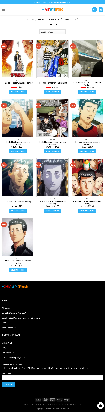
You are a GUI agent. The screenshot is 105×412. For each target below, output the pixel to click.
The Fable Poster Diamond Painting (18, 83)
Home (30, 19)
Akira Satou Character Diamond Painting (18, 262)
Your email (6, 374)
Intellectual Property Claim (14, 357)
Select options (18, 92)
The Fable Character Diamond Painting (18, 143)
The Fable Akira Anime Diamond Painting (87, 143)
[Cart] (101, 9)
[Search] (94, 9)
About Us (6, 308)
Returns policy (8, 352)
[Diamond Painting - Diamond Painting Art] (52, 9)
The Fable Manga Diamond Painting (52, 83)
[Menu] (3, 9)
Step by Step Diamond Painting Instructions (21, 318)
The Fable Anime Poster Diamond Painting (52, 143)
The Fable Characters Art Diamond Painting (87, 83)
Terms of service (9, 327)
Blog (4, 322)
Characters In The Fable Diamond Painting (87, 202)
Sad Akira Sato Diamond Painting (18, 201)
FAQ (4, 347)
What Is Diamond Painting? (14, 313)
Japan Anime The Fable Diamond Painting (52, 202)
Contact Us (7, 342)
